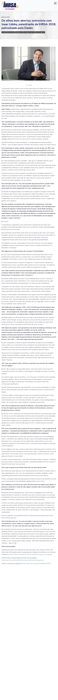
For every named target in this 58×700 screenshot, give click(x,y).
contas (3, 32)
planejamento (19, 32)
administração (10, 32)
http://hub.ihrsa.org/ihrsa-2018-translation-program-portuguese (31, 554)
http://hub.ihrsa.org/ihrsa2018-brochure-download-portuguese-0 (23, 560)
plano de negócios (40, 32)
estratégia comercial (29, 32)
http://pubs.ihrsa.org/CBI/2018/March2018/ (37, 563)
